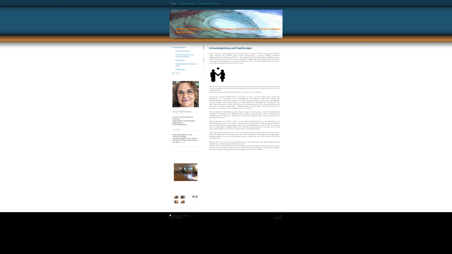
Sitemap (186, 215)
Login (280, 215)
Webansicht (278, 218)
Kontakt (182, 142)
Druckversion (177, 215)
